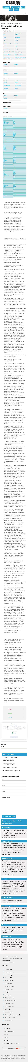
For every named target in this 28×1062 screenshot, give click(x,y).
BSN (6, 992)
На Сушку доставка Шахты (10, 757)
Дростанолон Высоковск (10, 767)
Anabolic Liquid (8, 972)
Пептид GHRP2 (8, 986)
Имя (3, 779)
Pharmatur (7, 969)
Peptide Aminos (8, 997)
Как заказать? (6, 7)
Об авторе (14, 737)
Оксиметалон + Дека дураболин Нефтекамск (9, 764)
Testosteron (7, 983)
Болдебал (7, 977)
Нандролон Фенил (9, 1000)
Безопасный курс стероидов (11, 1015)
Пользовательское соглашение (8, 962)
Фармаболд (7, 989)
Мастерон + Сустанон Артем (11, 1043)
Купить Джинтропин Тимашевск (17, 565)
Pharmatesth (8, 1012)
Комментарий (6, 797)
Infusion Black (8, 975)
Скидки (23, 7)
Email (4, 785)
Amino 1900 (7, 1020)
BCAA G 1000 (8, 980)
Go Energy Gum (8, 1006)
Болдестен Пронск (8, 760)
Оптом (10, 9)
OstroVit (6, 1009)
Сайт (3, 791)
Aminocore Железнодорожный (11, 770)
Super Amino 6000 (9, 1017)
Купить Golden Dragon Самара (14, 23)
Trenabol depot (8, 1003)
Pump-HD (7, 995)
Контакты (16, 9)
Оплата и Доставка (15, 7)
